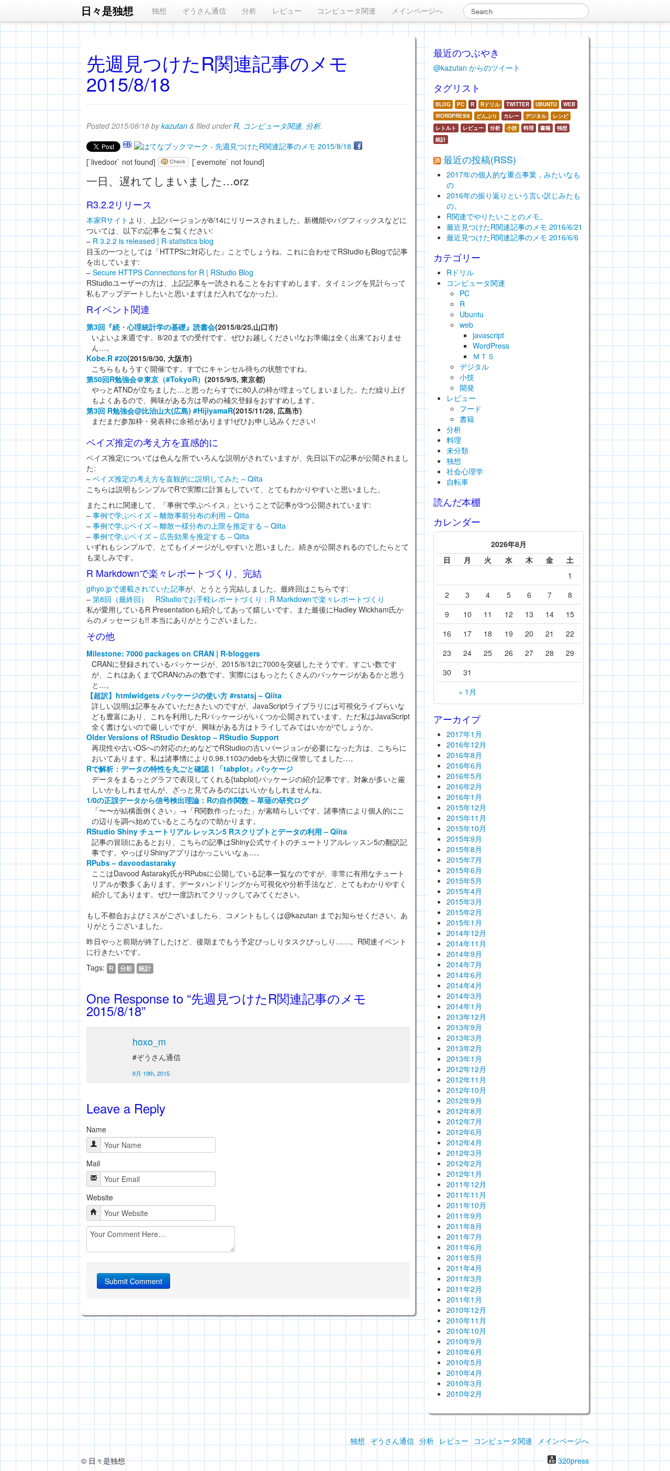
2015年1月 (464, 922)
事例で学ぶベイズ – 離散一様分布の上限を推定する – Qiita (189, 525)
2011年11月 (466, 1194)
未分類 (457, 450)
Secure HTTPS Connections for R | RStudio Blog (173, 272)
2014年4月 (464, 985)
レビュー (287, 10)
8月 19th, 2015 (151, 1073)
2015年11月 (466, 817)
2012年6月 (464, 1132)
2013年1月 (464, 1058)
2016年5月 (464, 776)
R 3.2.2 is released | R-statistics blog (153, 241)
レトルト (446, 127)
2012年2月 (464, 1163)
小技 (512, 127)
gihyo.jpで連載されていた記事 (135, 588)
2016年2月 (464, 786)
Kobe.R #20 (106, 358)
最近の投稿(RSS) (479, 159)
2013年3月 (464, 1037)
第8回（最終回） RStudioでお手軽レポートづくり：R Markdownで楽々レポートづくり (239, 599)
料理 (528, 127)
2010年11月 (466, 1320)
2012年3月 (464, 1152)
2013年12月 (466, 1016)
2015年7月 (464, 859)
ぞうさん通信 (204, 10)
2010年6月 (464, 1351)
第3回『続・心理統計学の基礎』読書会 (150, 326)
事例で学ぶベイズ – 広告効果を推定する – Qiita (171, 536)
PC (460, 104)
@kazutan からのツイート (476, 67)
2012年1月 (464, 1173)
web (569, 104)
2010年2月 (464, 1393)
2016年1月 (464, 797)
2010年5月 (464, 1362)
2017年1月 (464, 734)
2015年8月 (464, 849)
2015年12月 (466, 807)
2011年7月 (464, 1236)
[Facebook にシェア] (358, 146)
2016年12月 (466, 744)
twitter (517, 104)
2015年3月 (464, 901)
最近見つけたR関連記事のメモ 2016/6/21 (514, 226)
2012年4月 (464, 1142)
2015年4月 (464, 891)
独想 (159, 10)
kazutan (174, 125)
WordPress (453, 115)
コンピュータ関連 (346, 10)
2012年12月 (466, 1069)
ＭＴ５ (484, 356)
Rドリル (490, 104)
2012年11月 (466, 1079)
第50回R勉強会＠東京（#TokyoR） (145, 379)
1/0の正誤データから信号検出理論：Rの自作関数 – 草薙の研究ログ (197, 800)
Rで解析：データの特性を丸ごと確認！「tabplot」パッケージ (189, 768)
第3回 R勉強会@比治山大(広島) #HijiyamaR (159, 410)
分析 (249, 10)
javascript (488, 335)
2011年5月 (464, 1257)
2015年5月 (464, 880)
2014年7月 (464, 964)
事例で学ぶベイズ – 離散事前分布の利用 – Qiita (171, 515)
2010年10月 (466, 1330)
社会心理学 (464, 471)
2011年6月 (464, 1247)
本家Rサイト (107, 220)
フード (471, 408)
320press (573, 1460)
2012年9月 (464, 1100)
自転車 (457, 481)
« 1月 (467, 691)
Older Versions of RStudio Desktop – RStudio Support (182, 737)
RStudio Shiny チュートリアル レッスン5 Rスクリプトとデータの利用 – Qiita (216, 831)
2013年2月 (464, 1048)
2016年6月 (464, 765)
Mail (93, 1163)
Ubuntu (546, 104)
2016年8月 (464, 755)
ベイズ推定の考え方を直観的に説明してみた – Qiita (178, 478)
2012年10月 (466, 1090)
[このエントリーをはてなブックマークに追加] (127, 146)
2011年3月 (464, 1278)
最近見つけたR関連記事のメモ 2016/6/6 (512, 237)
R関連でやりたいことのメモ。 (496, 216)
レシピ (560, 115)
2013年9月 (464, 1027)
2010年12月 (466, 1310)
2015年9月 (464, 838)
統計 (145, 968)
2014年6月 (464, 974)
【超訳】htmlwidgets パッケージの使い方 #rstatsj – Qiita (184, 695)
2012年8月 (464, 1111)
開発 (467, 387)
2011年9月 (464, 1215)
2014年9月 (464, 954)
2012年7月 (464, 1121)
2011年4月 (464, 1268)
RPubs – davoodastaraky (131, 862)
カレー (511, 115)
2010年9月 (464, 1341)
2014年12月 (466, 933)
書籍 (545, 127)
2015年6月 (464, 870)
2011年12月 (466, 1184)
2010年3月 (464, 1383)
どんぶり (486, 115)
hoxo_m (149, 1041)
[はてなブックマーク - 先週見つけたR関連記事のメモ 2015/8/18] (242, 146)
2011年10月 (466, 1205)
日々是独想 (107, 10)
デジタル (536, 115)
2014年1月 (464, 1006)
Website (99, 1197)
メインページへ (417, 10)
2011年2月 (464, 1289)
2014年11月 (466, 943)
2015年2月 (464, 912)
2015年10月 (466, 828)
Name (96, 1129)
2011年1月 (464, 1299)
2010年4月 (464, 1372)
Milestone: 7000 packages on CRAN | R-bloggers (173, 653)
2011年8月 (464, 1226)
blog (443, 104)
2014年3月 (464, 995)
